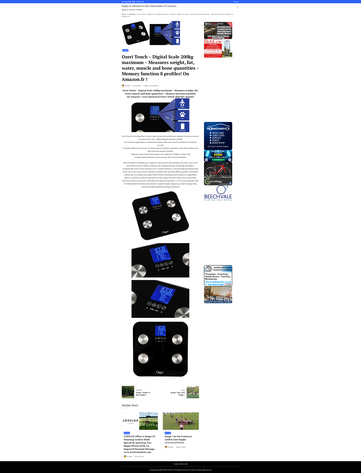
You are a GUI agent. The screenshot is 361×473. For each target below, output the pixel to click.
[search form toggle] (237, 7)
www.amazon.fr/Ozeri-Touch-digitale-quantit (168, 96)
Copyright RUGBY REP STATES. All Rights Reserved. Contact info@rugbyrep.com (180, 470)
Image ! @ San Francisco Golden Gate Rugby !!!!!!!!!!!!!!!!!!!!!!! (178, 439)
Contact (236, 2)
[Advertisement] (218, 86)
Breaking (125, 50)
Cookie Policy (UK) (180, 464)
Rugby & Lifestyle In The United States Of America (149, 6)
